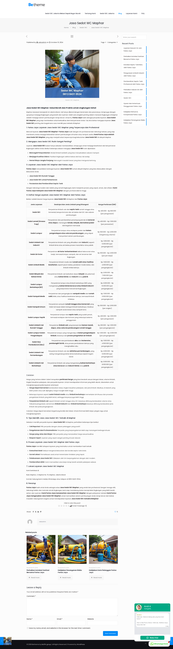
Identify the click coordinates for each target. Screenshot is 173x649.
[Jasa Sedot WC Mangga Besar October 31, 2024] (6, 641)
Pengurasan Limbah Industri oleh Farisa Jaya (134, 74)
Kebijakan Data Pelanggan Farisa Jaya (102, 571)
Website (90, 619)
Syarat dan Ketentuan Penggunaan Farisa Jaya (133, 104)
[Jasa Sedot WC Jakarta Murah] (37, 4)
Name (30, 619)
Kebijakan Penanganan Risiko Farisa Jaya (70, 571)
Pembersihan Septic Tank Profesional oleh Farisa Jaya (134, 82)
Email (59, 619)
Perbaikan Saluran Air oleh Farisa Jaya (133, 91)
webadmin (42, 42)
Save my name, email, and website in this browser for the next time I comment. (60, 628)
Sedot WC (83, 27)
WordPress (81, 644)
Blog (74, 27)
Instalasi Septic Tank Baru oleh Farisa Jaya (133, 66)
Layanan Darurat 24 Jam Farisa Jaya (133, 49)
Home (66, 27)
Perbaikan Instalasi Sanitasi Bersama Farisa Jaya (38, 571)
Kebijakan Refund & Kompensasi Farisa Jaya (133, 113)
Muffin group (46, 644)
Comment (31, 596)
